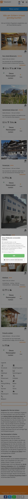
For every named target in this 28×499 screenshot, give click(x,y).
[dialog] (14, 249)
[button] (14, 252)
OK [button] (14, 256)
